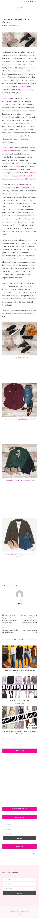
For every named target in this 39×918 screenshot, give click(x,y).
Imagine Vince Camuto (21, 176)
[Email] (19, 585)
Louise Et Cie (13, 166)
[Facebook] (9, 585)
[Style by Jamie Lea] (20, 7)
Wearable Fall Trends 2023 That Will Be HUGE (20, 731)
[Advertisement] (19, 781)
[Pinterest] (16, 585)
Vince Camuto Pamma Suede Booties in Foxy (19, 480)
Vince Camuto (13, 71)
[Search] (36, 2)
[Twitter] (13, 585)
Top (20, 914)
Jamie (5, 25)
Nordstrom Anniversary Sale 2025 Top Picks (19, 670)
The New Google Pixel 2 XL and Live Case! (10, 631)
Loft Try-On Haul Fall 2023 (19, 701)
